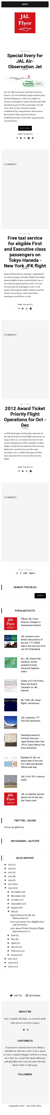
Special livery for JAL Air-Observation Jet (25, 61)
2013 (10, 884)
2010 (10, 963)
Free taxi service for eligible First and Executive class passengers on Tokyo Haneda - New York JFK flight (25, 252)
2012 (10, 888)
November (16, 896)
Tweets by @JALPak (14, 827)
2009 (10, 967)
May (13, 939)
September (16, 904)
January (15, 955)
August (15, 908)
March (14, 947)
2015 (10, 876)
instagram (34, 996)
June (13, 935)
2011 (10, 959)
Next (32, 573)
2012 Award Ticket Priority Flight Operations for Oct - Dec (25, 417)
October (15, 900)
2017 (10, 872)
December (16, 892)
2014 (10, 880)
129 (25, 573)
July (13, 911)
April (14, 943)
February (16, 951)
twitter (18, 996)
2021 (10, 865)
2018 (10, 868)
